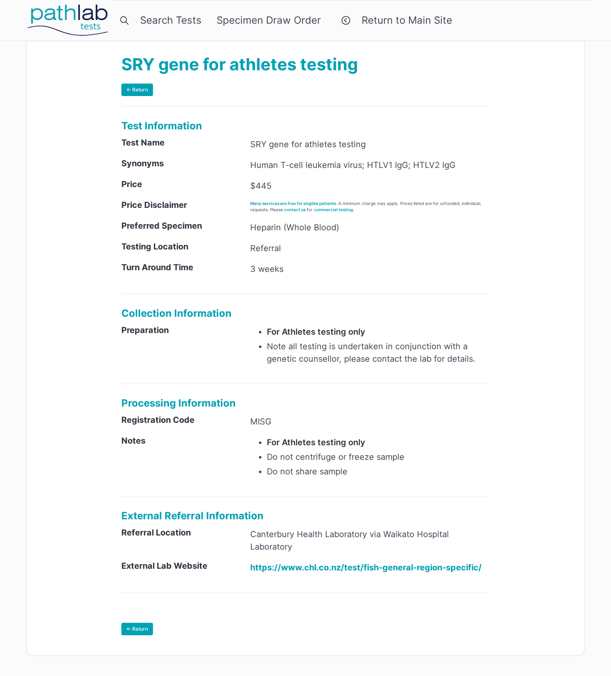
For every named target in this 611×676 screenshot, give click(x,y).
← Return (137, 89)
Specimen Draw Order (269, 20)
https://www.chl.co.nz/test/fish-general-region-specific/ (366, 567)
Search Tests (168, 20)
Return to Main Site (404, 20)
